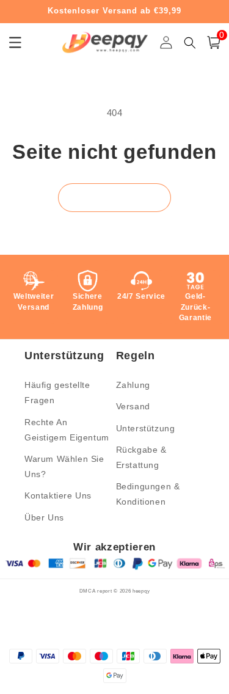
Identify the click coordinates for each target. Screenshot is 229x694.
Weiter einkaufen (114, 197)
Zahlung (133, 385)
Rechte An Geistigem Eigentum (66, 429)
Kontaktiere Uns (58, 495)
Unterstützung (145, 428)
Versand (133, 406)
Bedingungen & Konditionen (148, 493)
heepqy (141, 591)
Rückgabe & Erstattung (141, 457)
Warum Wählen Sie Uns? (64, 466)
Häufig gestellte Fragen (57, 392)
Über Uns (44, 517)
